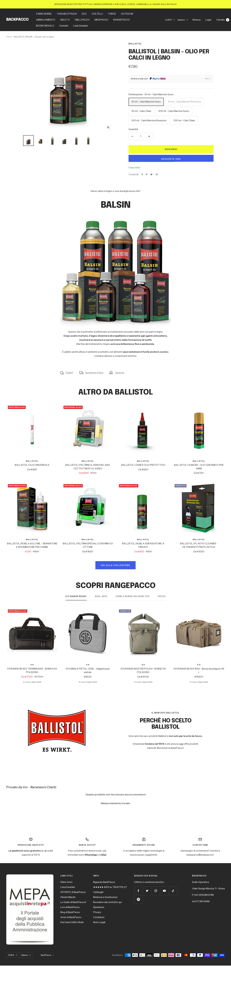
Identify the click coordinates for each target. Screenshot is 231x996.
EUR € (168, 19)
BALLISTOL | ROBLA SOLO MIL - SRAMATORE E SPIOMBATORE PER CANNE (32, 545)
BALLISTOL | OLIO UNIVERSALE (32, 464)
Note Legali (99, 922)
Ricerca (197, 19)
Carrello (222, 19)
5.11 (32, 664)
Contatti (63, 25)
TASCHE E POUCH (67, 13)
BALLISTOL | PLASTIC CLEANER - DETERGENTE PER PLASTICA (198, 545)
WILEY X (65, 19)
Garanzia (119, 372)
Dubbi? (69, 372)
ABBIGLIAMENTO (45, 19)
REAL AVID (101, 596)
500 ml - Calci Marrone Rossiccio (149, 120)
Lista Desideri (80, 25)
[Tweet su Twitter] (151, 174)
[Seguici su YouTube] (164, 891)
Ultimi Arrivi (66, 882)
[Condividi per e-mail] (157, 175)
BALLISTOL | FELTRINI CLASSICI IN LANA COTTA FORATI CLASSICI (87, 466)
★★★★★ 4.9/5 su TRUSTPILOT (110, 887)
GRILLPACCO (82, 19)
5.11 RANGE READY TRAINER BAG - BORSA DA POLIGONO (32, 670)
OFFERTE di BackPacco (73, 892)
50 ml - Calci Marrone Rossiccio (184, 101)
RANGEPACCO (121, 19)
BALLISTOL (135, 43)
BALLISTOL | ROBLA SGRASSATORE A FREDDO (143, 545)
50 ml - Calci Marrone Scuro (146, 101)
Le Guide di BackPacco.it (73, 902)
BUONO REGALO (45, 25)
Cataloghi (98, 892)
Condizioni (98, 917)
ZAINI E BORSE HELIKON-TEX (132, 596)
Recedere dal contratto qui (107, 902)
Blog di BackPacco (70, 912)
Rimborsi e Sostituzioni (105, 897)
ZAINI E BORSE (44, 13)
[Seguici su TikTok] (173, 891)
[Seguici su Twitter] (147, 891)
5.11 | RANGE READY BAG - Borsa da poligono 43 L (198, 670)
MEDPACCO (101, 19)
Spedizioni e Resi (94, 372)
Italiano (181, 19)
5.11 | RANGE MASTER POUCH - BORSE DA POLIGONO (143, 670)
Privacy (97, 912)
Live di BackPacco (70, 907)
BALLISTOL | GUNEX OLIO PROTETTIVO (143, 464)
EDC (84, 13)
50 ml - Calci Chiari (141, 110)
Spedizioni (98, 907)
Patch (162, 596)
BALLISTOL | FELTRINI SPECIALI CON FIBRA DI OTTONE (88, 545)
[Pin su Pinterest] (146, 174)
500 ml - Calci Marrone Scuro (173, 110)
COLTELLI (97, 13)
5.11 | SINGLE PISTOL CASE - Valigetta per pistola (88, 670)
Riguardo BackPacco (104, 882)
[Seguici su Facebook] (138, 891)
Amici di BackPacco (70, 917)
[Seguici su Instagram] (155, 891)
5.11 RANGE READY (76, 596)
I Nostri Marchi (67, 897)
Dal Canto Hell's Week (72, 922)
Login (208, 19)
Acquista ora (171, 159)
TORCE (112, 13)
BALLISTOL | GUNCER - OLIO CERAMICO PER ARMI (198, 466)
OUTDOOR (127, 13)
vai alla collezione (115, 565)
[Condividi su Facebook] (142, 174)
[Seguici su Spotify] (138, 899)
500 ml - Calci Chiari (184, 120)
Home (9, 36)
